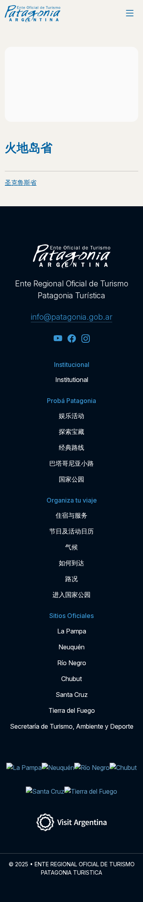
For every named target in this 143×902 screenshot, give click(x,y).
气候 (71, 547)
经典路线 (71, 447)
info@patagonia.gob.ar (71, 317)
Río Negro (71, 663)
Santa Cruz (72, 695)
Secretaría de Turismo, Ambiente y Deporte (71, 726)
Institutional (71, 380)
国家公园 (71, 479)
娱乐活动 (71, 416)
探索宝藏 (71, 432)
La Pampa (71, 631)
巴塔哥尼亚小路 (71, 463)
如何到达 (71, 563)
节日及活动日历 (71, 531)
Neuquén (71, 647)
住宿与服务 (71, 515)
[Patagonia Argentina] (32, 13)
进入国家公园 (71, 595)
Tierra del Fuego (71, 710)
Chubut (71, 679)
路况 (71, 579)
